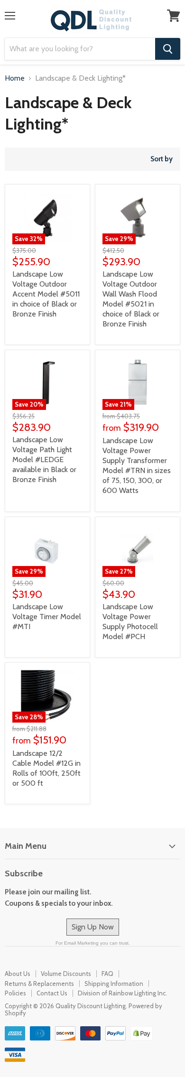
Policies (15, 993)
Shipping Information (113, 983)
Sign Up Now (93, 926)
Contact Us (52, 993)
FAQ (107, 973)
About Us (17, 973)
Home (15, 78)
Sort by (161, 159)
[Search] (167, 49)
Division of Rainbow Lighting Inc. (122, 993)
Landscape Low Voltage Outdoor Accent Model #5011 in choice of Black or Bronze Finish (46, 293)
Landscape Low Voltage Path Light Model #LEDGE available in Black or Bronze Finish (44, 459)
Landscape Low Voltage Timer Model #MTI (46, 616)
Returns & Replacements (39, 983)
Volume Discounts (66, 973)
